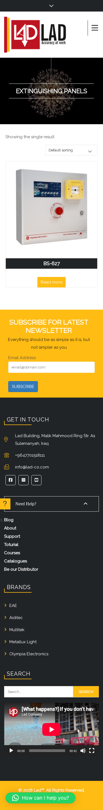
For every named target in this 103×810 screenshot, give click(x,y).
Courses (12, 552)
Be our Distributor (21, 569)
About (10, 528)
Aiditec (16, 617)
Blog (8, 519)
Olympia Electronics (28, 653)
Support (12, 536)
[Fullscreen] (91, 750)
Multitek (16, 629)
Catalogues (15, 561)
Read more (51, 282)
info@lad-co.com (32, 467)
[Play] (11, 750)
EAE (13, 605)
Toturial (11, 544)
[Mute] (83, 750)
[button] (40, 797)
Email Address (22, 357)
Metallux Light (23, 641)
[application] (51, 729)
